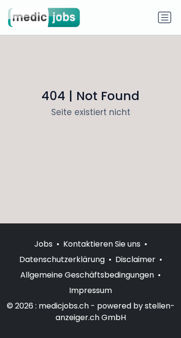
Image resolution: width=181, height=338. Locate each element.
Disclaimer (135, 259)
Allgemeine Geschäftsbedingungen (87, 274)
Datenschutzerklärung (62, 259)
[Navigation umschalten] (164, 17)
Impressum (90, 290)
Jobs (43, 244)
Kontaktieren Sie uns (101, 244)
